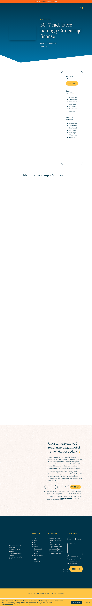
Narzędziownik (38, 549)
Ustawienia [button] (87, 602)
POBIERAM (75, 487)
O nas (35, 540)
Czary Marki (60, 593)
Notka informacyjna (55, 553)
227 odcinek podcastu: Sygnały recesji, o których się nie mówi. (46, 308)
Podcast (49, 235)
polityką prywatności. (66, 498)
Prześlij (76, 569)
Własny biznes (73, 109)
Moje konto (37, 561)
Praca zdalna (72, 104)
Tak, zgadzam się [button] (76, 602)
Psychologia (45, 19)
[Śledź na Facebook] (88, 293)
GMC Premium (38, 555)
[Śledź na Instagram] (88, 298)
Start (35, 538)
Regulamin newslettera (56, 547)
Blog (35, 544)
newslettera (43, 1)
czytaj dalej (46, 244)
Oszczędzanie (73, 99)
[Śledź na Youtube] (88, 302)
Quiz (35, 542)
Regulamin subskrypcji (56, 551)
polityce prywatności (7, 604)
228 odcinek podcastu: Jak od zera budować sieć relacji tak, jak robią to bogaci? (46, 232)
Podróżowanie (73, 102)
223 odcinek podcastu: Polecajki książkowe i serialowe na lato (46, 384)
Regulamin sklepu (55, 549)
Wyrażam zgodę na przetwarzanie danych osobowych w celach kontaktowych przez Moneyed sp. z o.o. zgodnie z (74, 559)
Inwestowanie (73, 97)
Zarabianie (72, 111)
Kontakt (36, 553)
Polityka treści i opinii (56, 544)
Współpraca (37, 551)
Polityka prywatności (55, 538)
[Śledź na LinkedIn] (88, 307)
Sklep (35, 559)
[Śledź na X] (88, 312)
